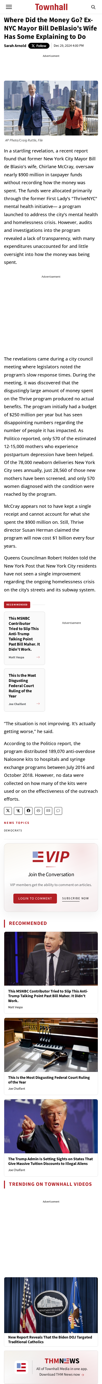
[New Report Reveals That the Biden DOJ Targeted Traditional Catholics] (51, 1305)
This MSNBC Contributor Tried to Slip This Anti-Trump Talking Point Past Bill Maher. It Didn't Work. (48, 996)
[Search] (93, 7)
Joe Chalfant (16, 1088)
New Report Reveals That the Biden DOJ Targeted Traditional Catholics (50, 1339)
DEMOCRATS (13, 830)
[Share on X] (8, 811)
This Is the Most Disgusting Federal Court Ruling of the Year (49, 1080)
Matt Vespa (15, 1007)
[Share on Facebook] (28, 811)
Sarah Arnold (15, 45)
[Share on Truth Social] (18, 811)
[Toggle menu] (9, 7)
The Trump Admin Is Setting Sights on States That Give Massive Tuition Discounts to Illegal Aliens (50, 1161)
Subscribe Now (75, 898)
